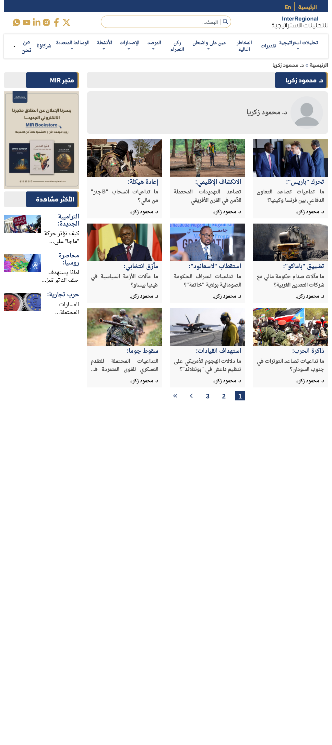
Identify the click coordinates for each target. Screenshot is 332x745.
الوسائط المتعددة (72, 43)
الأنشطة (104, 43)
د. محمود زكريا (288, 64)
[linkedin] (36, 22)
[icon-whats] (16, 22)
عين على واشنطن (209, 43)
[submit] (225, 21)
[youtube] (26, 22)
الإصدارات (129, 43)
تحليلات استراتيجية (298, 43)
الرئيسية (307, 6)
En (288, 6)
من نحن (26, 46)
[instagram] (46, 22)
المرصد (154, 43)
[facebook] (56, 22)
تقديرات (268, 46)
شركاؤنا (44, 46)
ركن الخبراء (177, 46)
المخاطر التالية (244, 46)
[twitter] (66, 22)
